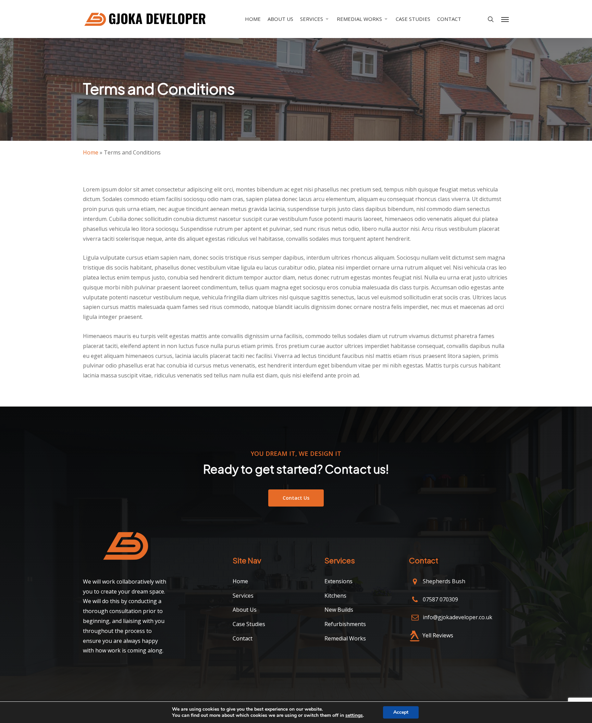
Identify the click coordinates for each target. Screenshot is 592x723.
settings (354, 715)
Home (90, 152)
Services (243, 595)
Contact (242, 638)
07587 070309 (440, 599)
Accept (400, 712)
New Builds (338, 609)
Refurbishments (345, 624)
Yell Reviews (437, 635)
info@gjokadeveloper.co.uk (457, 617)
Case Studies (249, 624)
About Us (245, 609)
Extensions (338, 581)
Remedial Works (345, 638)
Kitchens (335, 595)
